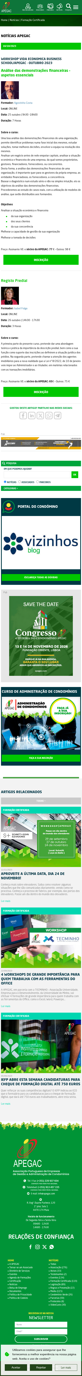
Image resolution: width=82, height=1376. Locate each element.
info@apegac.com (46, 1193)
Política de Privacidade (20, 1294)
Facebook (30, 1247)
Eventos (13, 1274)
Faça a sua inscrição (41, 758)
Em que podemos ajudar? (18, 469)
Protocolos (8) (57, 1301)
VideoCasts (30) (58, 1304)
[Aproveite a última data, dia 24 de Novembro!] (41, 841)
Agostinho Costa (23, 102)
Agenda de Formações (20, 1277)
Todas (40, 801)
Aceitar (16, 1367)
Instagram (37, 1247)
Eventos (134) (57, 1277)
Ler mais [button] (66, 1367)
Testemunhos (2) (58, 1274)
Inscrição (41, 260)
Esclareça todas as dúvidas (41, 577)
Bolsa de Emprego (18, 1287)
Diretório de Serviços (19, 1270)
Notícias (14, 20)
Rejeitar (41, 1367)
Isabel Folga (20, 308)
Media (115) (56, 1291)
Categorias (10, 488)
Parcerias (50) (57, 1298)
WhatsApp (51, 1247)
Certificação (15, 1281)
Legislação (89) (57, 1284)
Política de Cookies (18, 1298)
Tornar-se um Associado (21, 1267)
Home (4, 20)
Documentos (15, 1291)
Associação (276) (58, 1267)
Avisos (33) (55, 1270)
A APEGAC (14, 1264)
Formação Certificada (33, 20)
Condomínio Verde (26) (61, 1294)
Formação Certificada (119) (63, 1281)
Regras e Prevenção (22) (62, 1287)
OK (74, 474)
